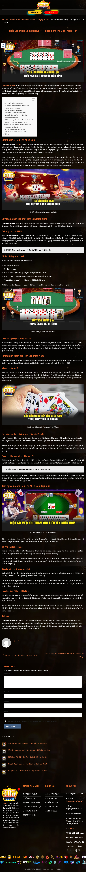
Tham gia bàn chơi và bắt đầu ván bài (17, 122)
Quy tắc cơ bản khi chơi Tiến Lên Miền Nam (17, 106)
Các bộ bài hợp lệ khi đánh (14, 110)
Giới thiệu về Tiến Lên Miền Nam (13, 103)
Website (6, 711)
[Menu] (3, 4)
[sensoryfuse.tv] (43, 4)
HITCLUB (5, 20)
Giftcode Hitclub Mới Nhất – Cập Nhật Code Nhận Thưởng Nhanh (29, 750)
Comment (8, 674)
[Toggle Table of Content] (32, 100)
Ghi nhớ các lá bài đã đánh (14, 127)
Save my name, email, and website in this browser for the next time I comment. (32, 721)
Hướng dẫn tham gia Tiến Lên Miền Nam (15, 115)
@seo (51, 37)
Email (6, 702)
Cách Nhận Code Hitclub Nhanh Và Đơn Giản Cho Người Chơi (27, 743)
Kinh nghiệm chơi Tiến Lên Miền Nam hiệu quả (17, 125)
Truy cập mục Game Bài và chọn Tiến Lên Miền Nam (21, 120)
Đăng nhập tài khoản (12, 117)
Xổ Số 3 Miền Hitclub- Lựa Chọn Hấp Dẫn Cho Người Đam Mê (28, 764)
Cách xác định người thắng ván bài (16, 112)
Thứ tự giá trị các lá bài (13, 108)
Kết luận (6, 134)
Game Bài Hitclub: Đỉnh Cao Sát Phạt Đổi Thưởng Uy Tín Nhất (29, 20)
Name (6, 692)
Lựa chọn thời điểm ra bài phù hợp (16, 131)
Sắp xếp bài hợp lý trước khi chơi (16, 129)
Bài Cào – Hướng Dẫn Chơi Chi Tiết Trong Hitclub (21, 655)
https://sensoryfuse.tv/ (74, 801)
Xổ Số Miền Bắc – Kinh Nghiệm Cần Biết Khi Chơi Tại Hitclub (28, 771)
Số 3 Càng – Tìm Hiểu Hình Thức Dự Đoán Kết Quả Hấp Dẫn (27, 757)
